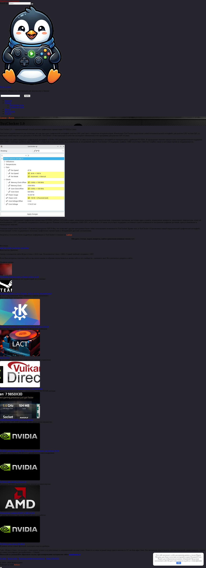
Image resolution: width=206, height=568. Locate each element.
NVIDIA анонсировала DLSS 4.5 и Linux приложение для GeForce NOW (29, 451)
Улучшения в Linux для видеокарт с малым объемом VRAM (24, 327)
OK (179, 563)
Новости (8, 101)
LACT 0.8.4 (4, 358)
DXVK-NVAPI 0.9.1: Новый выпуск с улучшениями (21, 389)
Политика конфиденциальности (32, 558)
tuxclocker (16, 248)
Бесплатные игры (17, 105)
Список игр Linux (17, 107)
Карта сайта (12, 558)
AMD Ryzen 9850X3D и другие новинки (16, 420)
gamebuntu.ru (74, 554)
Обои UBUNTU (52, 558)
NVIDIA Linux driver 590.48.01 (12, 544)
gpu (5, 248)
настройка (25, 248)
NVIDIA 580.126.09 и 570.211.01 (13, 482)
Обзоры (8, 103)
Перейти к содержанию (9, 1)
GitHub (69, 235)
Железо (8, 109)
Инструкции (10, 111)
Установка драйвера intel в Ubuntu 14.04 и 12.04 (19, 277)
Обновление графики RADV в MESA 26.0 (17, 513)
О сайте (8, 114)
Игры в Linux (5, 87)
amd (1, 248)
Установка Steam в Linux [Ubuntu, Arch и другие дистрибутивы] (26, 293)
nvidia (9, 248)
